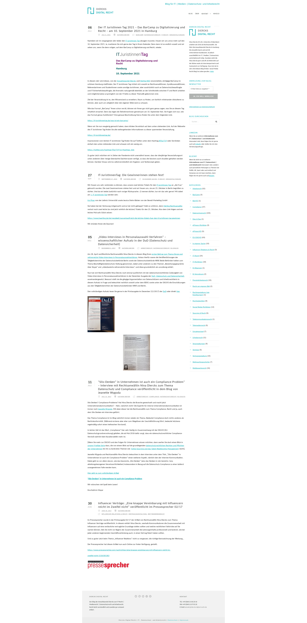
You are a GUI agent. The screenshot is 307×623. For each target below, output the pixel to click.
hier (178, 291)
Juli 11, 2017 (106, 396)
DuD (164, 291)
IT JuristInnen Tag (132, 41)
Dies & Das (197, 219)
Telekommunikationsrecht (202, 319)
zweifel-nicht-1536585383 (98, 556)
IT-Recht (164, 35)
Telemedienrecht (199, 325)
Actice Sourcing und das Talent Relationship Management (155, 449)
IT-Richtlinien (197, 262)
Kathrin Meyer (123, 35)
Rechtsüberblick (199, 301)
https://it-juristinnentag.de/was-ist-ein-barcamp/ (108, 121)
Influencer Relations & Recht (114, 514)
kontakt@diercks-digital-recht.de (195, 607)
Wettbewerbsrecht (156, 514)
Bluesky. (212, 176)
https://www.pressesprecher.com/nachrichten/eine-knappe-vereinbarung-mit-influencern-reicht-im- (129, 550)
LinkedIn (198, 144)
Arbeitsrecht (146, 248)
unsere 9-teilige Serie (96, 446)
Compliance (154, 396)
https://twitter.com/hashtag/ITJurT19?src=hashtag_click (111, 150)
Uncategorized (198, 331)
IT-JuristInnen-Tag (164, 185)
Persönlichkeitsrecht (200, 280)
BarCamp (139, 35)
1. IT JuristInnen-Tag (99, 195)
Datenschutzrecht (152, 35)
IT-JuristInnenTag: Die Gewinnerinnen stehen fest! (131, 175)
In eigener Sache (149, 179)
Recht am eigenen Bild (201, 286)
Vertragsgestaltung (137, 514)
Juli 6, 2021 (106, 35)
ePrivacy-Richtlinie (200, 225)
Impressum (184, 620)
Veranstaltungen (177, 35)
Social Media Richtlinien (202, 307)
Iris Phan (91, 200)
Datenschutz (173, 620)
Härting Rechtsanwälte (173, 206)
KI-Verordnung (198, 274)
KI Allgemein (197, 268)
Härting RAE (145, 81)
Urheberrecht (198, 338)
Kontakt (205, 14)
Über (197, 14)
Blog (191, 14)
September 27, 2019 (109, 179)
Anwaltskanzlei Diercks (126, 81)
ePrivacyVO (197, 231)
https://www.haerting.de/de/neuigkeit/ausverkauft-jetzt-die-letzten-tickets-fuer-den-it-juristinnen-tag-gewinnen (134, 218)
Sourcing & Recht (199, 313)
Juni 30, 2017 (107, 510)
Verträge (196, 350)
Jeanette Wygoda (105, 409)
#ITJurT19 (163, 141)
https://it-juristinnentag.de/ (99, 135)
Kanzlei (216, 14)
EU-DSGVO (175, 248)
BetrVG (195, 201)
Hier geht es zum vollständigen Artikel (103, 473)
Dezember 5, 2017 (108, 248)
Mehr (212, 71)
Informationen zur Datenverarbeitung (202, 107)
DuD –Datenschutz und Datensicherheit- (168, 276)
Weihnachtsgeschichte (201, 362)
